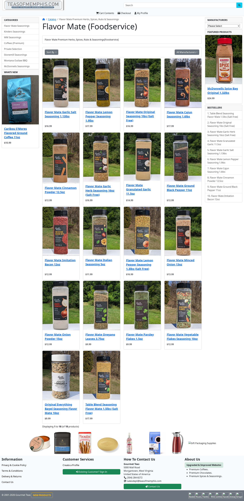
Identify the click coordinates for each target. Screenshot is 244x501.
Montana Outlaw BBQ (15, 60)
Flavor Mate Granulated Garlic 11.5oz (138, 189)
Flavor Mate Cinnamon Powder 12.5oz (61, 190)
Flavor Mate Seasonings (17, 25)
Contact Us (7, 482)
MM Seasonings (12, 37)
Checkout (125, 13)
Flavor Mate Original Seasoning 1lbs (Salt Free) (140, 116)
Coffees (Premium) (14, 43)
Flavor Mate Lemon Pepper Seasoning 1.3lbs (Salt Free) (139, 264)
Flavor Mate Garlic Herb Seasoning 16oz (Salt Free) (99, 190)
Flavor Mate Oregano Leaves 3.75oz (100, 337)
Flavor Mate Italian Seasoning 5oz (98, 262)
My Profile (142, 13)
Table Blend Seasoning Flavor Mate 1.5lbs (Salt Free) (101, 409)
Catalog (52, 19)
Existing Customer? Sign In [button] (92, 471)
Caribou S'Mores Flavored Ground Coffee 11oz (15, 133)
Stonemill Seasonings (15, 54)
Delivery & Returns (12, 476)
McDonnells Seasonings (17, 66)
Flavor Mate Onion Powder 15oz (58, 337)
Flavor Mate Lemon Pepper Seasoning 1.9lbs (98, 116)
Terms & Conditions (12, 470)
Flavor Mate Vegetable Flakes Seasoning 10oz (183, 337)
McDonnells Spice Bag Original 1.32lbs (222, 91)
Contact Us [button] (154, 486)
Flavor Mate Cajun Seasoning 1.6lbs (179, 114)
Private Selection (13, 48)
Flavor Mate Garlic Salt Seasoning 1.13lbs (60, 114)
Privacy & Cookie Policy (14, 465)
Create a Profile (71, 465)
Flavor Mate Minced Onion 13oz (180, 262)
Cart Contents (106, 13)
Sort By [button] (51, 52)
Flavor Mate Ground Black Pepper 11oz (181, 188)
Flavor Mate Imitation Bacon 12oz (60, 262)
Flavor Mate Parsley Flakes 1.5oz (140, 337)
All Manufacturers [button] (186, 52)
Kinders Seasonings (14, 31)
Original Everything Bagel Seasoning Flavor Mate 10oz (61, 409)
